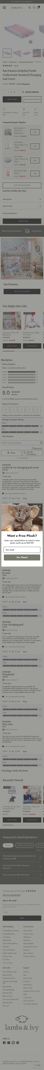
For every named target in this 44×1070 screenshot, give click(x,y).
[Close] (40, 506)
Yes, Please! (22, 557)
